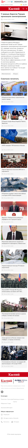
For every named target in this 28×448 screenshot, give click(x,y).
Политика (4, 399)
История (9, 408)
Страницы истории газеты (18, 400)
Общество (4, 403)
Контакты (6, 422)
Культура (10, 399)
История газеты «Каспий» (10, 418)
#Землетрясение (6, 74)
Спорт (9, 403)
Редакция (6, 414)
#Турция (15, 74)
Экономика (4, 408)
